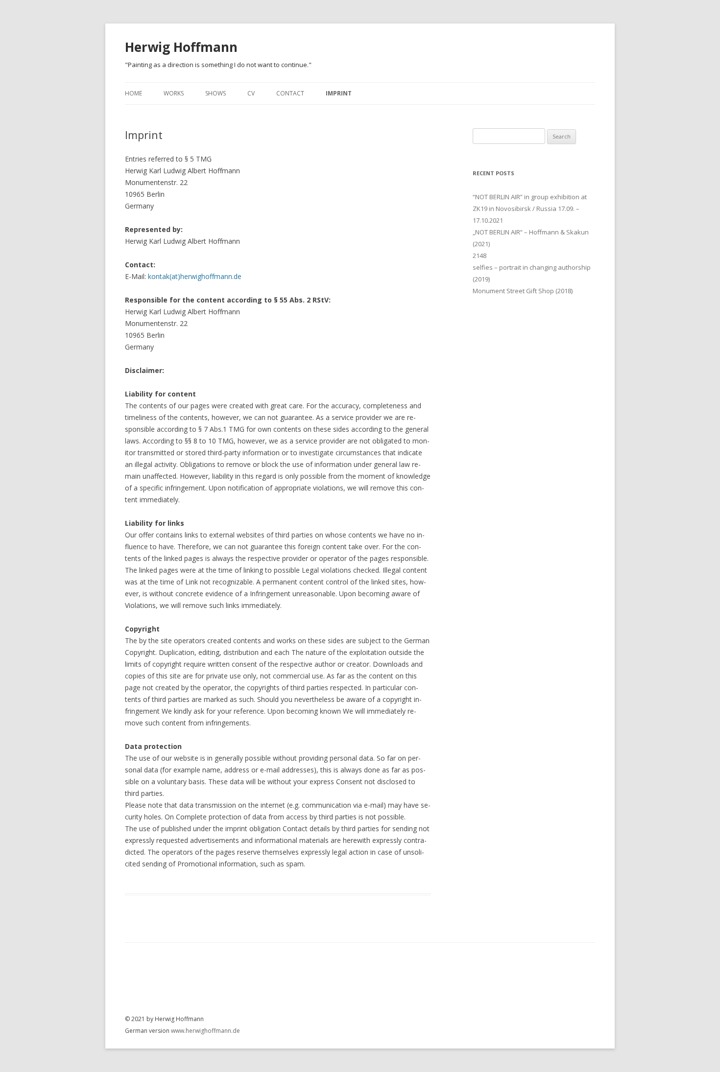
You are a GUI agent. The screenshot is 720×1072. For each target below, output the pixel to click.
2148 (479, 255)
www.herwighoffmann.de (205, 1030)
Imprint (339, 93)
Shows (215, 93)
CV (251, 93)
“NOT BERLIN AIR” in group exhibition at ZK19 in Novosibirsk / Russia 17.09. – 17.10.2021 (530, 208)
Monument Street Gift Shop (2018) (523, 290)
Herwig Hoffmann (181, 47)
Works (174, 93)
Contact (290, 93)
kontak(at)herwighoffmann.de (193, 276)
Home (133, 93)
